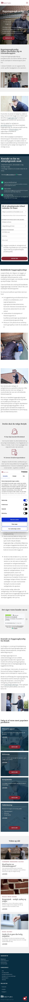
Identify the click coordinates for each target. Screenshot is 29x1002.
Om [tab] (24, 476)
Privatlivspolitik (5, 972)
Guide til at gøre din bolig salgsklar (12, 935)
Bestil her (14, 747)
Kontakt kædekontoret (7, 974)
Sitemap (4, 979)
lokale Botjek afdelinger (11, 685)
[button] (14, 258)
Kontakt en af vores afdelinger (9, 976)
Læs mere (5, 874)
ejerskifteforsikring (6, 125)
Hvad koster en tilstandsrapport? (9, 865)
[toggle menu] (27, 3)
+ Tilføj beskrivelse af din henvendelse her (13, 215)
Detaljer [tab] (14, 476)
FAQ (3, 971)
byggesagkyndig (12, 118)
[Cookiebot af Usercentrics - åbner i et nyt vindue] (21, 472)
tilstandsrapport (13, 129)
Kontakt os (8, 38)
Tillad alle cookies (14, 519)
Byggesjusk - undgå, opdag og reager (14, 900)
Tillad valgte (14, 524)
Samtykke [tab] (5, 476)
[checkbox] (14, 248)
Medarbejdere (5, 978)
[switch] (25, 504)
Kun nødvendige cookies (14, 528)
